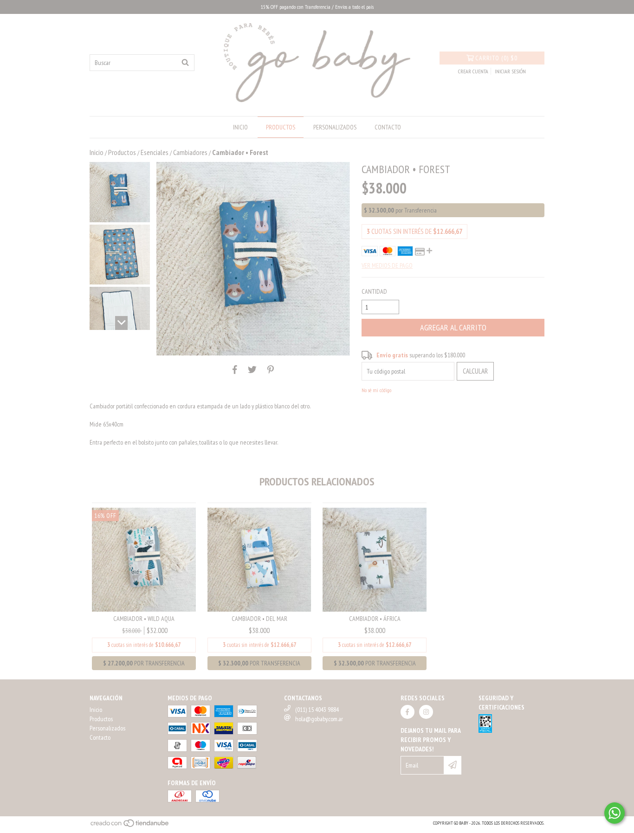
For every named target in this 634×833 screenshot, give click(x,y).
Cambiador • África (375, 618)
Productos (280, 127)
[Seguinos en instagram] (426, 712)
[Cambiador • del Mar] (259, 559)
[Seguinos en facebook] (407, 712)
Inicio (240, 127)
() (496, 58)
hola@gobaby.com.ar (319, 719)
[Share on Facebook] (235, 369)
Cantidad (374, 291)
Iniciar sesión (510, 71)
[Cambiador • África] (375, 559)
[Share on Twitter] (252, 369)
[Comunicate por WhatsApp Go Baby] (614, 813)
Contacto (388, 127)
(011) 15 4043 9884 (317, 709)
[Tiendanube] (130, 826)
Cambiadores (190, 152)
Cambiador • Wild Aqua (144, 618)
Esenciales (154, 152)
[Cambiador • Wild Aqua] (144, 559)
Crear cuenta (473, 71)
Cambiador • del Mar (259, 618)
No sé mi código (376, 390)
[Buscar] (185, 62)
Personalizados (334, 127)
